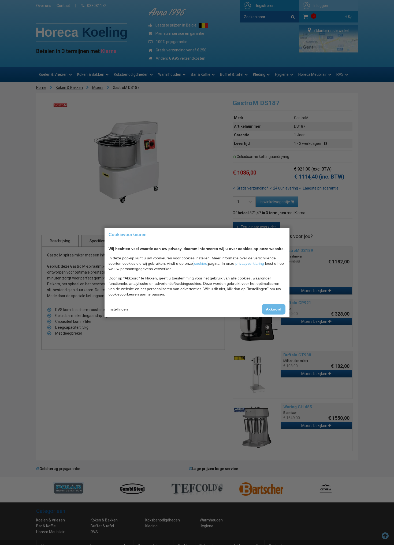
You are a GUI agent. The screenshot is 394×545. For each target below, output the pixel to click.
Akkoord (273, 309)
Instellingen (118, 309)
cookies (200, 263)
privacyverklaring (249, 263)
